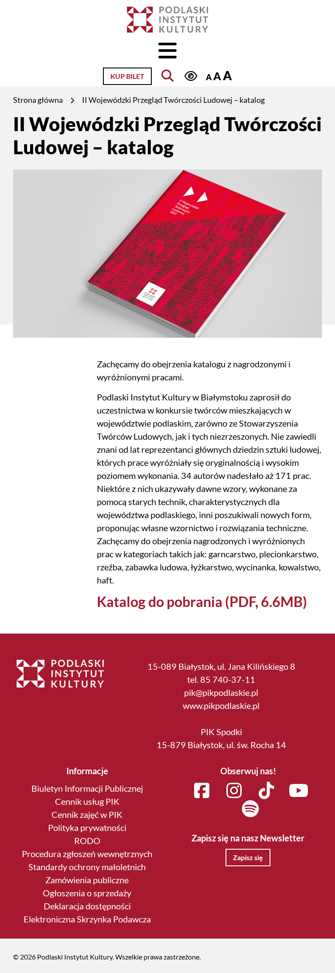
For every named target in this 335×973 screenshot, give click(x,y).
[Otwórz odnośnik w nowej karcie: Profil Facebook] (202, 791)
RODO (87, 840)
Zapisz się (248, 857)
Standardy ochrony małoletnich (87, 866)
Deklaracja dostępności (87, 906)
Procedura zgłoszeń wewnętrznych (87, 853)
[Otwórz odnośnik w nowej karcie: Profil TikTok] (266, 791)
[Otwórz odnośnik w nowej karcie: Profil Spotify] (250, 809)
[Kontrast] (191, 75)
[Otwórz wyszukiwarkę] (167, 76)
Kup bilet (127, 76)
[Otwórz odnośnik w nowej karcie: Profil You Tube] (299, 791)
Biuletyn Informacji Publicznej (87, 788)
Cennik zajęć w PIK (87, 814)
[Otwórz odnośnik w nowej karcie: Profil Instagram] (234, 791)
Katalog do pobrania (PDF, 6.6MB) (202, 601)
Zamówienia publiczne (87, 880)
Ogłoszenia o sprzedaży (87, 893)
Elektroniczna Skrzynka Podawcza (87, 919)
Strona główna (38, 100)
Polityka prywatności (87, 827)
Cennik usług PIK (87, 801)
